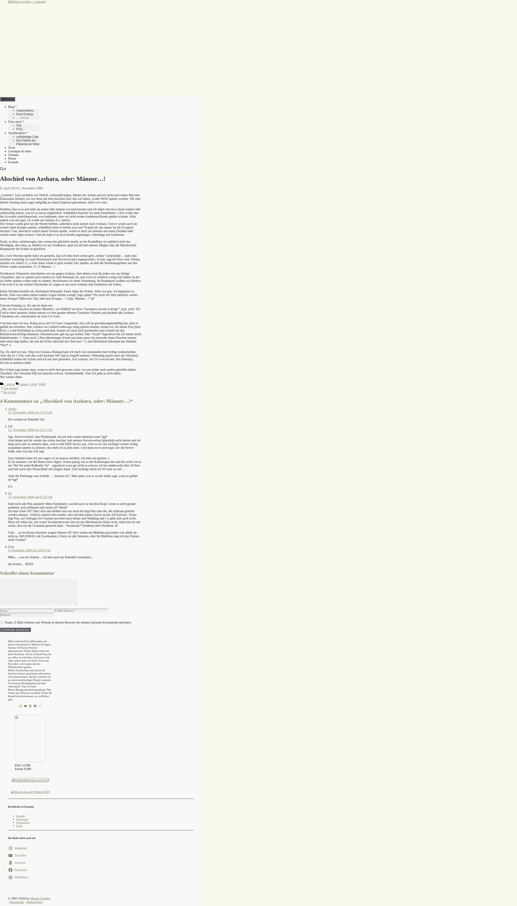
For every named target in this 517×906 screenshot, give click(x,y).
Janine (12, 409)
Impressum (22, 819)
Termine (13, 155)
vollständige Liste (27, 136)
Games (23, 384)
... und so (9, 384)
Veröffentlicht (16, 133)
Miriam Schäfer (40, 898)
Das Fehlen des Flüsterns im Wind (27, 142)
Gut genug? (10, 388)
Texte (11, 147)
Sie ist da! (9, 392)
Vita (18, 125)
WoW (42, 384)
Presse (12, 158)
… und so (22, 117)
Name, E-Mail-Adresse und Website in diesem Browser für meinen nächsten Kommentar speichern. (68, 622)
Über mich (15, 121)
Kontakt (13, 162)
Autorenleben (25, 110)
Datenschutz (23, 822)
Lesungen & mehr (19, 151)
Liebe (33, 384)
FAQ (19, 129)
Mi (10, 493)
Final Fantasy (24, 114)
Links (19, 825)
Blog (11, 107)
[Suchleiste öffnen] (3, 169)
